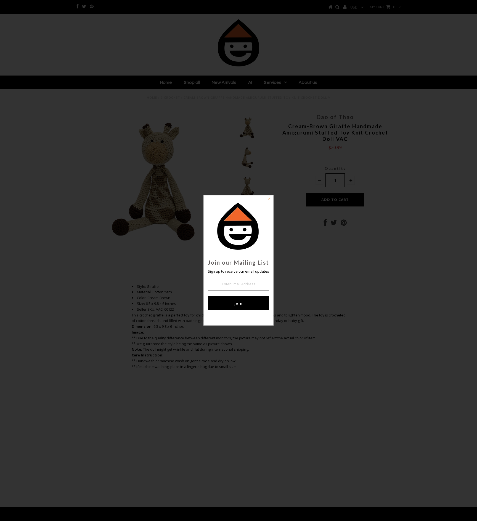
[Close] (269, 199)
